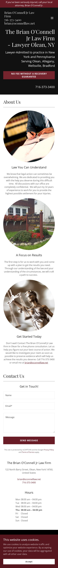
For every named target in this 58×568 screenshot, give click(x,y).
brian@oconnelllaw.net (36, 362)
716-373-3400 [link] (45, 87)
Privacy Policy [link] (49, 450)
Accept (29, 561)
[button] (52, 18)
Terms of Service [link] (28, 452)
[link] (21, 23)
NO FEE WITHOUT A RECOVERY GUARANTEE (29, 75)
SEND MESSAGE (29, 440)
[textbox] (29, 395)
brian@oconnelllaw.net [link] (29, 479)
